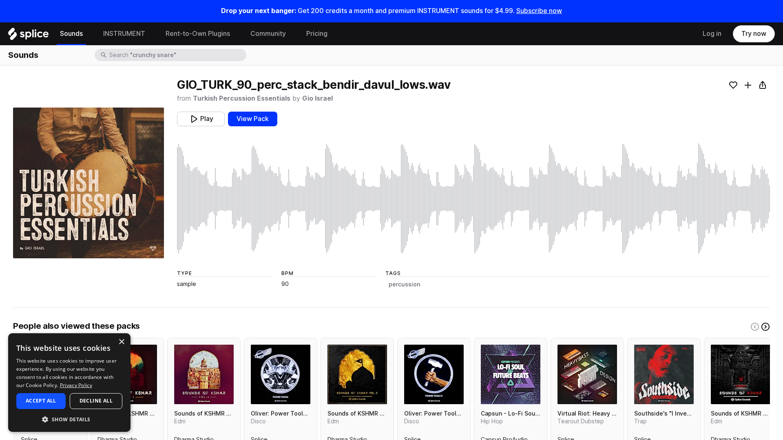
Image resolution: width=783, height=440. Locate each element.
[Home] (28, 36)
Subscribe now (539, 11)
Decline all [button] (96, 400)
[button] (69, 419)
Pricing (316, 33)
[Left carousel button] (755, 326)
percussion (404, 284)
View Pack (253, 119)
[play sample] (473, 198)
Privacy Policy (76, 385)
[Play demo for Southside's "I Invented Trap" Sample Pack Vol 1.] (664, 374)
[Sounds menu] (89, 34)
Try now (753, 33)
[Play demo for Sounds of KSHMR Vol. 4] (204, 374)
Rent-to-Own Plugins (198, 33)
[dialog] (69, 382)
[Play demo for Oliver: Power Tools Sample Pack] (280, 374)
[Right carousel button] (765, 326)
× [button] (121, 342)
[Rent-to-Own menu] (236, 34)
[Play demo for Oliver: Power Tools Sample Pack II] (434, 374)
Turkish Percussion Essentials (241, 98)
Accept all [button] (41, 400)
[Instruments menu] (151, 34)
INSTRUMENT (124, 33)
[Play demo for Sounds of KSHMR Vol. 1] (740, 374)
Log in (712, 33)
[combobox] (177, 55)
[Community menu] (292, 34)
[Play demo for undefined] (88, 183)
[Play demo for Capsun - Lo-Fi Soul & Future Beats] (510, 374)
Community (268, 33)
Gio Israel (317, 98)
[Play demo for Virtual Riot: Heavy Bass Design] (587, 374)
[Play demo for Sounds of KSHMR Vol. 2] (357, 374)
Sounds (71, 33)
